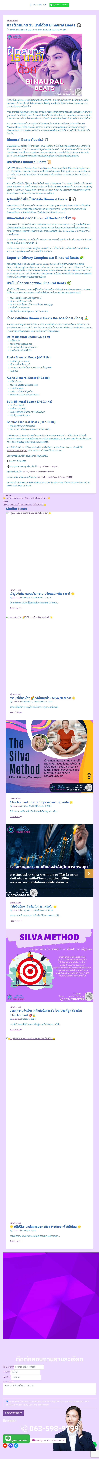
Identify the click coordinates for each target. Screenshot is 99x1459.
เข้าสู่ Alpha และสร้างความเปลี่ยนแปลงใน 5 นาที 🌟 (24, 503)
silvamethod (12, 20)
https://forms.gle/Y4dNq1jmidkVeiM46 (54, 477)
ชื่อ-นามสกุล (8, 1367)
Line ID (6, 1372)
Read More (16, 608)
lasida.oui (16, 597)
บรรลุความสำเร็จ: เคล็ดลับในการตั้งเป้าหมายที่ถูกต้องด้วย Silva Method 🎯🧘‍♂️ (46, 1013)
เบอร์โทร (7, 1377)
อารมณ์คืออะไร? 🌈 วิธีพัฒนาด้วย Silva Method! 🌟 (42, 698)
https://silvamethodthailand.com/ (38, 472)
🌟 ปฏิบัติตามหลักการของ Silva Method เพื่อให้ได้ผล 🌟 (26, 497)
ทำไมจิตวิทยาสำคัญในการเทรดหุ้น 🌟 (33, 906)
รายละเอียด (8, 1381)
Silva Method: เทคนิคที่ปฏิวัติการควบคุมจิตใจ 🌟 (41, 802)
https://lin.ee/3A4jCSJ (17, 450)
